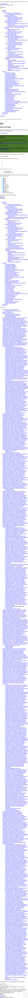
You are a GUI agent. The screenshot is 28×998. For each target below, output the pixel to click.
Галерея (4, 71)
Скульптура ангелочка (10, 96)
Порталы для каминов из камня (15, 31)
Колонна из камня (12, 34)
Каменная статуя (11, 52)
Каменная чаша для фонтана (14, 70)
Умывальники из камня (10, 105)
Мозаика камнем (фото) (10, 111)
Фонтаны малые (8, 109)
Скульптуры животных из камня (12, 100)
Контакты (5, 113)
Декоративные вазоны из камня (15, 18)
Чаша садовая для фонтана (11, 77)
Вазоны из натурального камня (12, 81)
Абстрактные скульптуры (11, 75)
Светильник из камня (12, 38)
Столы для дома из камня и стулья (15, 42)
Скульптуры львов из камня (11, 103)
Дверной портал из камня (13, 29)
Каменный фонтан (12, 59)
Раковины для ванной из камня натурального (18, 25)
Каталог (4, 11)
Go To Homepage (3, 133)
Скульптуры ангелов (9, 95)
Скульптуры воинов (9, 99)
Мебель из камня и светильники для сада (14, 36)
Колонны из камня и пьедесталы (12, 32)
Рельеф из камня (11, 47)
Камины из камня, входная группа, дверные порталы (15, 431)
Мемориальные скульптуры (11, 90)
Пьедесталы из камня (12, 35)
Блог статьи (5, 112)
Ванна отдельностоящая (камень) (12, 83)
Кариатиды (7, 88)
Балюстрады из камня (10, 76)
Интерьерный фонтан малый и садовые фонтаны (16, 888)
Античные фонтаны (9, 106)
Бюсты (9, 50)
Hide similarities (7, 171)
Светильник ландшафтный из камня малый (17, 39)
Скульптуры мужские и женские (15, 56)
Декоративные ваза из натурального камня (14, 85)
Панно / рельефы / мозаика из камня (13, 43)
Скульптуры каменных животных (15, 51)
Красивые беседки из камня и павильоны (14, 78)
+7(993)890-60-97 (4, 3)
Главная (4, 10)
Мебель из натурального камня (12, 89)
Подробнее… (3, 996)
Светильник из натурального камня (13, 93)
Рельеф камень (8, 92)
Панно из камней (11, 45)
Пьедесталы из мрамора (10, 74)
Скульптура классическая (13, 55)
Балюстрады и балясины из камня (15, 14)
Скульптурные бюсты (10, 79)
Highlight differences (8, 172)
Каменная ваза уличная (13, 20)
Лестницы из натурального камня (12, 12)
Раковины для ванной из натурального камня (15, 91)
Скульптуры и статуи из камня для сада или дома (16, 102)
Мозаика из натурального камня (15, 44)
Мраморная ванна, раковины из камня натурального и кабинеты (13, 22)
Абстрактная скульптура (13, 49)
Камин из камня (8, 86)
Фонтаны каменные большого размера (13, 108)
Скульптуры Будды (9, 98)
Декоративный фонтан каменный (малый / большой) (15, 827)
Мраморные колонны (10, 72)
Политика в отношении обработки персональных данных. (13, 143)
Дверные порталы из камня (11, 84)
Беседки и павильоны (10, 15)
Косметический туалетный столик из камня (17, 23)
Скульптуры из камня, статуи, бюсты (13, 48)
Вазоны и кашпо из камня (11, 16)
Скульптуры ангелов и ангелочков (15, 54)
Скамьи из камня (11, 41)
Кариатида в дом (11, 30)
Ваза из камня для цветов (10, 82)
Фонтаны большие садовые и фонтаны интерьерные (16, 910)
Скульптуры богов (9, 97)
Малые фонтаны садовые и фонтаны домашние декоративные (16, 66)
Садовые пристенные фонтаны (12, 110)
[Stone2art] (2, 7)
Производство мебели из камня (15, 37)
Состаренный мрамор (10, 104)
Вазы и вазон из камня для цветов (15, 17)
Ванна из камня (11, 24)
